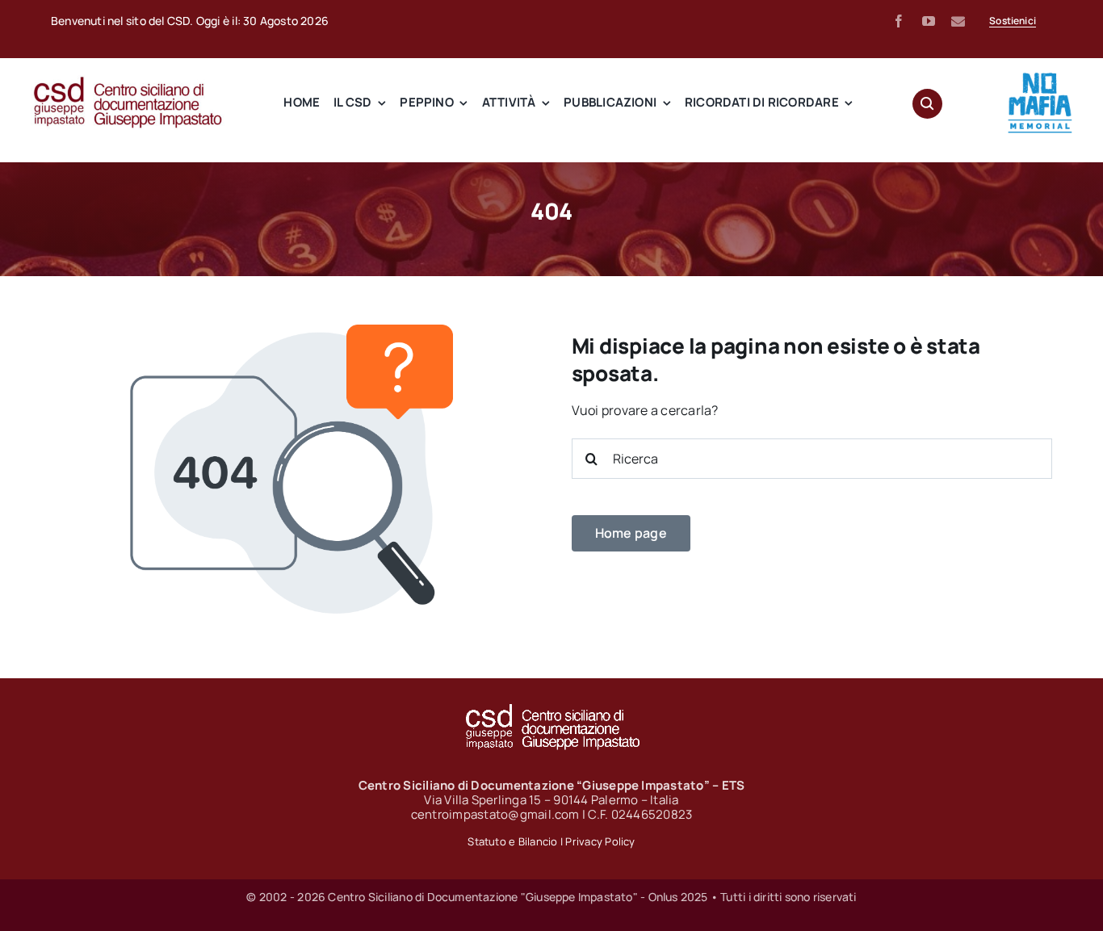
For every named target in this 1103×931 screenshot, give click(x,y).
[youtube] (928, 21)
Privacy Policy (600, 841)
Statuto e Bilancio (512, 841)
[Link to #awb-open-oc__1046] (927, 104)
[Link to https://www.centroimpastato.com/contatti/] (958, 21)
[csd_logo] (127, 81)
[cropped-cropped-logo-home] (1040, 77)
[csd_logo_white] (551, 709)
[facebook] (898, 21)
